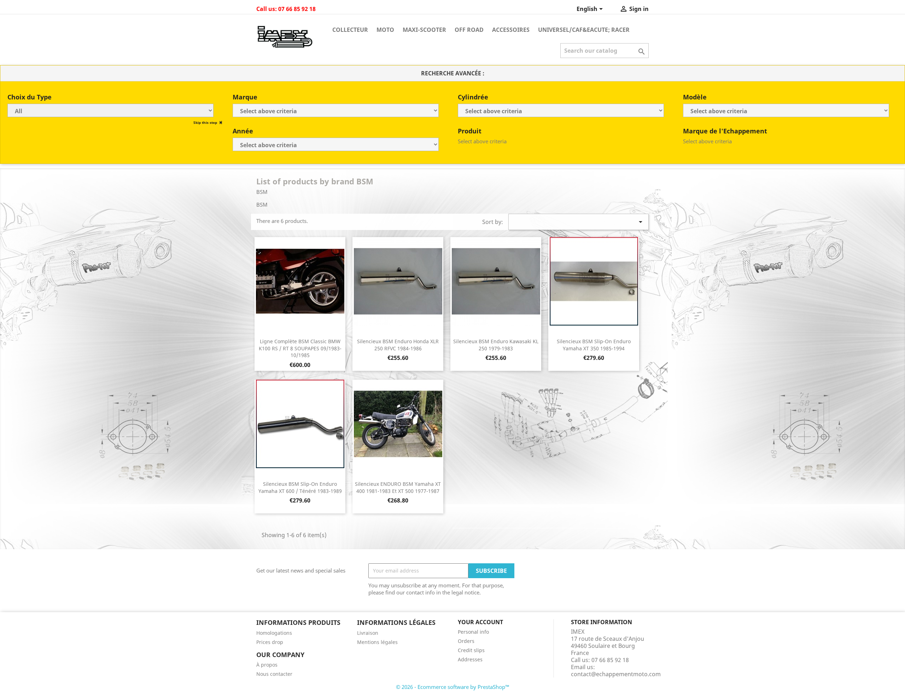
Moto (385, 30)
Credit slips (471, 650)
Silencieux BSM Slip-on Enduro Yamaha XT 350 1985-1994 (594, 345)
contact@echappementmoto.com (616, 674)
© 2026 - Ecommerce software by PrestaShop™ (452, 686)
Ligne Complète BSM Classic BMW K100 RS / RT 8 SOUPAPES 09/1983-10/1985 (300, 348)
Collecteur (350, 30)
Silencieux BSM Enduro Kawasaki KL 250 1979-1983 (495, 345)
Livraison (367, 632)
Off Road (469, 30)
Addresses (470, 659)
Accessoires (511, 30)
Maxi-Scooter (424, 30)
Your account (480, 622)
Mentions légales (377, 642)
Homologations (274, 632)
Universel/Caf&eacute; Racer (584, 30)
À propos (267, 664)
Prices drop (269, 642)
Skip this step (205, 122)
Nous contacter (274, 674)
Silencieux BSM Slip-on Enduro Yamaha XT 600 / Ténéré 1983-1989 (300, 487)
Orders (466, 641)
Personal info (473, 631)
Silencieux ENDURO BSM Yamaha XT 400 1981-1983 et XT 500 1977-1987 (398, 487)
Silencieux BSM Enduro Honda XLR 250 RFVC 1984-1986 (398, 345)
